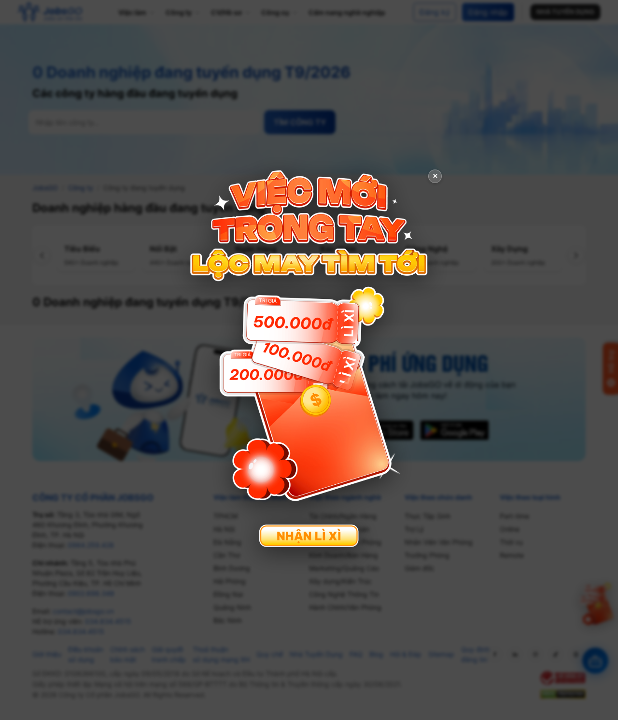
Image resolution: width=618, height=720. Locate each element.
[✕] (309, 359)
